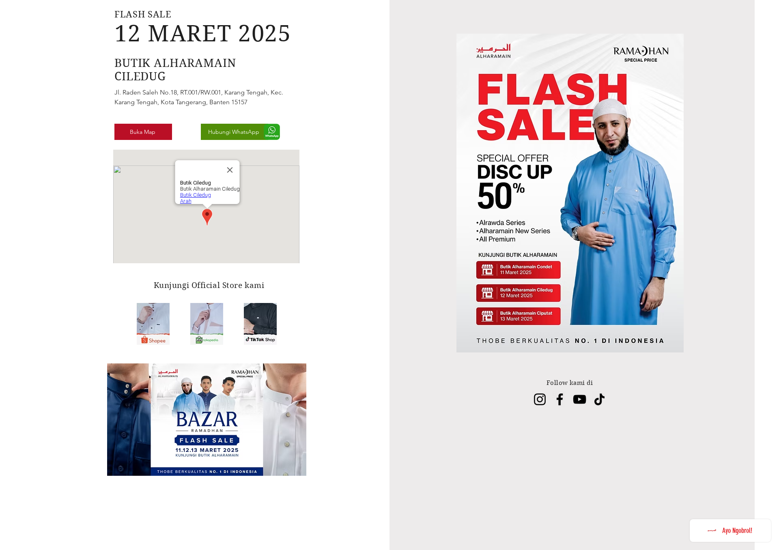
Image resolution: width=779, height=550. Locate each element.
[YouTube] (579, 399)
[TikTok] (599, 399)
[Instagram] (540, 399)
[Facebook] (560, 399)
